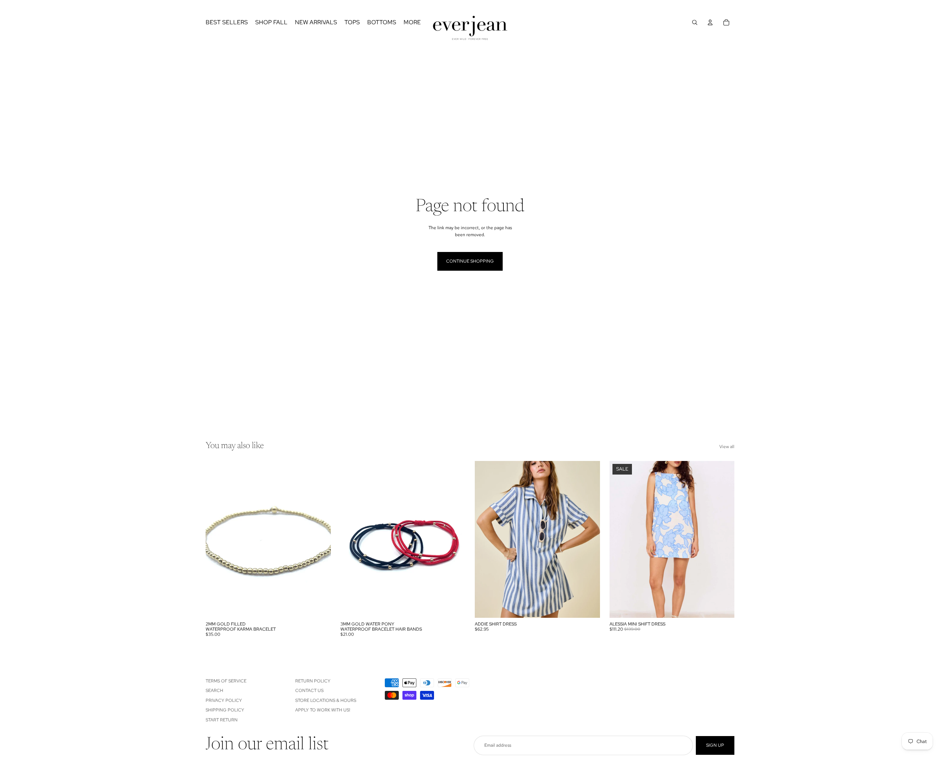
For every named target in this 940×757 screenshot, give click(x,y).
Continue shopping (470, 261)
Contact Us (309, 690)
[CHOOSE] (453, 606)
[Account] (710, 22)
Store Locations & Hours (325, 700)
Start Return (222, 719)
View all (726, 447)
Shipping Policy (225, 710)
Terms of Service (226, 681)
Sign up (715, 745)
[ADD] (319, 606)
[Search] (695, 22)
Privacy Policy (224, 700)
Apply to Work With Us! (322, 710)
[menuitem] (412, 22)
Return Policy (312, 681)
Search (214, 690)
